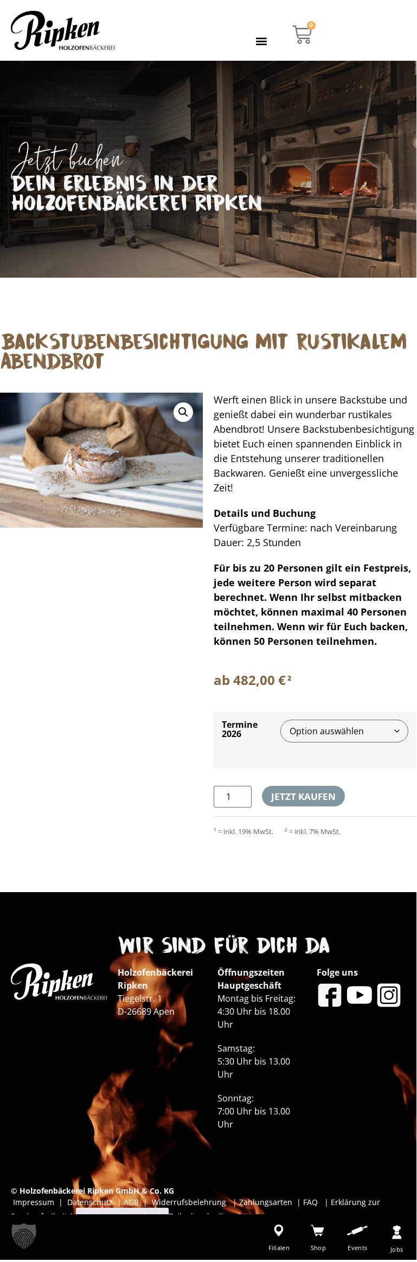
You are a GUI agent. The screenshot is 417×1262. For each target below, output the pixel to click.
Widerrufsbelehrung (190, 1202)
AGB (131, 1202)
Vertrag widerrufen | (122, 1216)
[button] (262, 41)
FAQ (309, 1202)
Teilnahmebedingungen (212, 1216)
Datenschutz (92, 1202)
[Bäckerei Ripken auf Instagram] (388, 995)
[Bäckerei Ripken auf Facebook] (329, 995)
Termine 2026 (240, 729)
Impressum (36, 1202)
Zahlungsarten (266, 1202)
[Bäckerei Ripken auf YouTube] (359, 995)
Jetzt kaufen (303, 796)
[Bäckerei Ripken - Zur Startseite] (62, 30)
